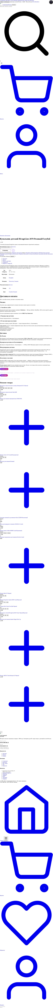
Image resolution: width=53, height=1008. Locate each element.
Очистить (13, 246)
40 (5, 394)
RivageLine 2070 (29, 252)
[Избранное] (1, 63)
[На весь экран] (1, 1006)
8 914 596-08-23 (35, 1)
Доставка (5, 753)
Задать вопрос (4, 375)
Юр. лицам (5, 763)
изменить (12, 256)
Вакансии (5, 765)
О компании (2, 0)
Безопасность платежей (6, 329)
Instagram (5, 778)
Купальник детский (43, 253)
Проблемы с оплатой (5, 330)
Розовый (15, 291)
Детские (11, 284)
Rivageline (11, 277)
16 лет (9, 533)
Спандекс (16, 281)
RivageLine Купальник (13, 253)
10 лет (5, 533)
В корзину (5, 250)
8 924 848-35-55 (4, 746)
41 (7, 608)
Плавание (2, 235)
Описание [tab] (5, 258)
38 (3, 394)
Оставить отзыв (4, 369)
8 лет (2, 533)
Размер (1, 246)
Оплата (4, 754)
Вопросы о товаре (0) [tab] (7, 263)
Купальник (35, 253)
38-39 (2, 526)
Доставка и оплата (10, 0)
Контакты (32, 0)
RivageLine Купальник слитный (26, 253)
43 (3, 608)
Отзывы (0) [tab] (5, 262)
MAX (4, 776)
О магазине (5, 761)
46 (3, 457)
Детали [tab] (4, 259)
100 (3, 388)
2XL (7, 602)
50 (7, 615)
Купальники (7, 235)
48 (5, 457)
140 (11, 388)
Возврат (16, 0)
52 (3, 595)
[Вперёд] (1, 732)
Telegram (4, 775)
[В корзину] (26, 453)
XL (4, 602)
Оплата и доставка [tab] (7, 261)
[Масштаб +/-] (0, 1006)
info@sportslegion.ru (7, 772)
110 (6, 388)
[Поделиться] (3, 1006)
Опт (28, 0)
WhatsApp (5, 774)
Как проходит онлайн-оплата (7, 328)
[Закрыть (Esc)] (4, 1006)
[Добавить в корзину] (0, 391)
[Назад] (0, 732)
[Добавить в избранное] (13, 250)
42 (5, 608)
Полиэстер (11, 281)
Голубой (11, 291)
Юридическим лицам (22, 0)
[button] (26, 256)
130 (8, 388)
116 (9, 288)
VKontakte (5, 777)
